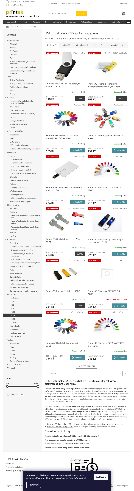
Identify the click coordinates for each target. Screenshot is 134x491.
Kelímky (13, 184)
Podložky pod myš (17, 333)
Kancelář (11, 97)
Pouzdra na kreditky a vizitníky (22, 113)
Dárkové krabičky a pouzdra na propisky (22, 71)
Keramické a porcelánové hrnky (23, 173)
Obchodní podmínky (71, 3)
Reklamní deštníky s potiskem (22, 280)
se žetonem (15, 134)
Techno (10, 340)
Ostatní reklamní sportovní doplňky (25, 262)
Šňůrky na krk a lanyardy (19, 145)
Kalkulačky (14, 106)
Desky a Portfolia (17, 120)
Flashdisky (14, 298)
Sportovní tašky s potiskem (22, 266)
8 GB (12, 308)
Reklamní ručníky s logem (20, 201)
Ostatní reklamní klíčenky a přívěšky (25, 148)
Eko (11, 58)
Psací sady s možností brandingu (23, 67)
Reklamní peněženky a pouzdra (22, 284)
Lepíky (12, 117)
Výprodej (11, 368)
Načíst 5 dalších (86, 366)
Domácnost (12, 152)
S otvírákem (15, 142)
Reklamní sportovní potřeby (22, 250)
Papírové (13, 212)
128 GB (13, 322)
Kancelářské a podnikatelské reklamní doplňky (21, 102)
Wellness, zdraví (16, 191)
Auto (12, 270)
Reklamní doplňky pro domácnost (23, 198)
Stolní (12, 127)
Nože (12, 347)
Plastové (13, 44)
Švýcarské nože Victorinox (20, 361)
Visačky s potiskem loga (19, 287)
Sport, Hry (14, 243)
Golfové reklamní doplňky (21, 259)
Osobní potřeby (16, 194)
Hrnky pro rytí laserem (20, 166)
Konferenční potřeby (18, 124)
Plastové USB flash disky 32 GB (60, 426)
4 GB (12, 305)
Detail (80, 98)
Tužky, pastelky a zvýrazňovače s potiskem (23, 62)
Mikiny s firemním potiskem (21, 83)
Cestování (11, 239)
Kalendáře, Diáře (14, 364)
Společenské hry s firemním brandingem (22, 254)
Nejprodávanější (81, 45)
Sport (12, 90)
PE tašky (13, 208)
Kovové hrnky (16, 159)
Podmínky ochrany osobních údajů (19, 470)
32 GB (13, 315)
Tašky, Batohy (15, 277)
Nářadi (12, 350)
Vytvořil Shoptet (120, 485)
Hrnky (12, 156)
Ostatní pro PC (16, 336)
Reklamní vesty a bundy (19, 87)
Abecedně (98, 45)
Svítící (12, 138)
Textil (9, 76)
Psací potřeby (13, 40)
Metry (12, 354)
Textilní (13, 232)
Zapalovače (14, 343)
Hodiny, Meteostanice (19, 180)
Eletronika (11, 294)
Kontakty (53, 3)
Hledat (81, 13)
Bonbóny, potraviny (18, 187)
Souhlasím (101, 476)
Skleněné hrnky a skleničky (21, 162)
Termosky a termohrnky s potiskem (24, 291)
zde (85, 478)
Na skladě (17, 394)
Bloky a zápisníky (17, 110)
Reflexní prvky (16, 273)
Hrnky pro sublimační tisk (21, 170)
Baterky (13, 357)
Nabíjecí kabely (16, 329)
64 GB (13, 319)
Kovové (13, 47)
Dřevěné (13, 54)
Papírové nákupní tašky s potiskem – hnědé (25, 222)
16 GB (13, 312)
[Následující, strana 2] (120, 373)
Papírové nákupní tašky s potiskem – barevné (25, 228)
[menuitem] (11, 22)
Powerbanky (15, 326)
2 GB (12, 301)
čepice (12, 94)
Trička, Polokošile (17, 80)
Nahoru (53, 373)
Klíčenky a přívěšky (15, 131)
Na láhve (13, 236)
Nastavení (34, 484)
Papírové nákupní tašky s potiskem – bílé (25, 216)
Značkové (14, 51)
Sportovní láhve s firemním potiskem (26, 246)
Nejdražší (66, 45)
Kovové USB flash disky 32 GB (59, 424)
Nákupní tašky (13, 205)
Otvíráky (13, 177)
